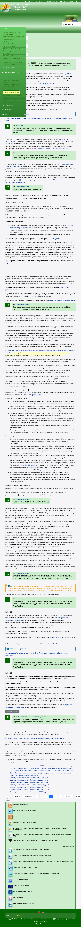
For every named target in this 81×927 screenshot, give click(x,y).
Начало (17, 796)
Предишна (28, 796)
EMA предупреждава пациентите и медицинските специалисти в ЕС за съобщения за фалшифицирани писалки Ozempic (41, 308)
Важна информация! (20, 804)
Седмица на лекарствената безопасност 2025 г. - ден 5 (29, 782)
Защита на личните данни (22, 891)
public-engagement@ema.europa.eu (62, 300)
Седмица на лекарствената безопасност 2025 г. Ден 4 (29, 785)
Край (78, 796)
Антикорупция (18, 897)
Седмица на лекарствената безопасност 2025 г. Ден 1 (29, 792)
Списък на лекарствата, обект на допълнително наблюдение (35, 840)
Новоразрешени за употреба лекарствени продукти (32, 855)
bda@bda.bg (59, 919)
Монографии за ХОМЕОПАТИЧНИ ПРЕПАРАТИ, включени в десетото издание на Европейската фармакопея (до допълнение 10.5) (40, 156)
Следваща (68, 796)
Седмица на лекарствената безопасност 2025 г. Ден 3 (29, 787)
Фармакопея (20, 126)
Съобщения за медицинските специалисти (31, 717)
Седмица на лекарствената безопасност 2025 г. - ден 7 (29, 778)
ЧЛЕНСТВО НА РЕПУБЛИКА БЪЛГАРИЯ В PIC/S (31, 502)
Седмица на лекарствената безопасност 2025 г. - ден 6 (29, 780)
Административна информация (24, 822)
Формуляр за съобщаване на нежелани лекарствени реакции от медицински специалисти (41, 829)
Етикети (29, 1)
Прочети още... (12, 711)
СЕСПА (15, 816)
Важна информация (23, 187)
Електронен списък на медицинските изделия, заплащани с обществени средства (43, 861)
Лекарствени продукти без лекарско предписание (31, 849)
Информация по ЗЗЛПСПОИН (23, 903)
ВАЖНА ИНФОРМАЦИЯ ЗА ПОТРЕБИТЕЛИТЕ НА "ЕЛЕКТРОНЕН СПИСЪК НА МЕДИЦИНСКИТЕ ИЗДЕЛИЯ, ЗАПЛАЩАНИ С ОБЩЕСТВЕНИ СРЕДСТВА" (42, 577)
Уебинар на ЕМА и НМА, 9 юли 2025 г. (27, 189)
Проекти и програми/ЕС (21, 885)
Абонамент (53, 1)
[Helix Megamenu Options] (25, 115)
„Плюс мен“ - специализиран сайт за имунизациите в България (36, 873)
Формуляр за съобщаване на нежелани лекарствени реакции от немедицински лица (42, 835)
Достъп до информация (21, 879)
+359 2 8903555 (28, 919)
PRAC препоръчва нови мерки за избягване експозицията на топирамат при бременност (41, 770)
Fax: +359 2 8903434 (44, 919)
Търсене (40, 1)
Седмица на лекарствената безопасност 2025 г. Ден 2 (29, 789)
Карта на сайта (67, 1)
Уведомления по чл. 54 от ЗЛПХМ (25, 810)
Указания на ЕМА (68, 846)
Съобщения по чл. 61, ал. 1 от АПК (25, 867)
